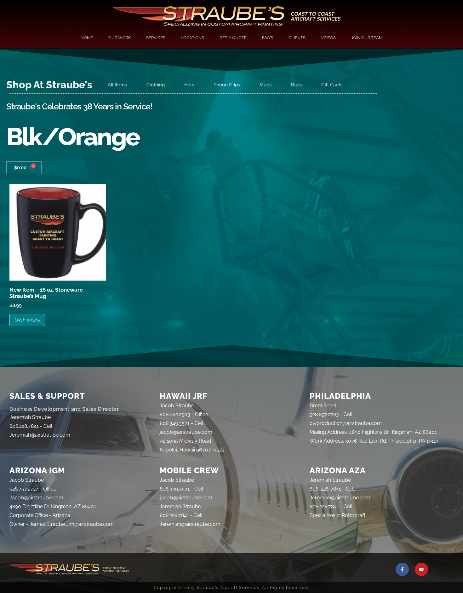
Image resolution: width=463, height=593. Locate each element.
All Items (117, 85)
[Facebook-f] (402, 569)
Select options (27, 320)
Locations (192, 37)
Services (155, 37)
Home (87, 37)
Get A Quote (233, 37)
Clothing (155, 85)
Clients (297, 37)
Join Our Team (366, 37)
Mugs (266, 85)
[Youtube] (421, 569)
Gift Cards (331, 85)
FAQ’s (267, 37)
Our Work (119, 37)
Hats (189, 85)
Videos (328, 37)
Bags (296, 85)
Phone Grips (227, 85)
